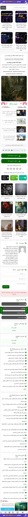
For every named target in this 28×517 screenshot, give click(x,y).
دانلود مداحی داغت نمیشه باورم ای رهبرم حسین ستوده (14, 488)
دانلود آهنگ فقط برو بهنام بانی (13, 56)
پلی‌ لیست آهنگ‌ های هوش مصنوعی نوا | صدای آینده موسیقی (14, 442)
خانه (22, 145)
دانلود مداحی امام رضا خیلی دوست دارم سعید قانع (15, 494)
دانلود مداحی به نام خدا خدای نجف (16, 467)
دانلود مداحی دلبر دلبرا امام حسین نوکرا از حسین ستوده (14, 471)
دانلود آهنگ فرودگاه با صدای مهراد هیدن (14, 352)
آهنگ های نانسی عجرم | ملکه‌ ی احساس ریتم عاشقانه (15, 437)
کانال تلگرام (13, 177)
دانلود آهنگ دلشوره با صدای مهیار (16, 358)
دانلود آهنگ (8, 59)
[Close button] (27, 512)
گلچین (22, 308)
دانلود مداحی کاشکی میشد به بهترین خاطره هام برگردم (14, 483)
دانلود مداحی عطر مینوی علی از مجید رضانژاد (14, 464)
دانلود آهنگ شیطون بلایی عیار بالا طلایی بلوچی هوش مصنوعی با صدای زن (15, 382)
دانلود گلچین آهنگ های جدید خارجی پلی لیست (13, 415)
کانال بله (22, 178)
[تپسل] (1, 512)
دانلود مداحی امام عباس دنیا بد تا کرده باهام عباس (15, 460)
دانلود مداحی (21, 317)
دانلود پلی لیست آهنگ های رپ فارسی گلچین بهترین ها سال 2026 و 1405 (15, 411)
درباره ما (14, 330)
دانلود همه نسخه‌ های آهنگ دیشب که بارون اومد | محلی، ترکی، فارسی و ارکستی (14, 431)
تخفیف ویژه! (7, 509)
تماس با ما (14, 328)
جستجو (3, 8)
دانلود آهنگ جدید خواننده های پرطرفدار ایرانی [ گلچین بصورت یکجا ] (14, 405)
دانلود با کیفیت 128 (12, 161)
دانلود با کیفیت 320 (13, 156)
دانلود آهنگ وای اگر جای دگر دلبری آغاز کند (14, 375)
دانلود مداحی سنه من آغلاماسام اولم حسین (14, 479)
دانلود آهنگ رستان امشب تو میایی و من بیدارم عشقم (15, 388)
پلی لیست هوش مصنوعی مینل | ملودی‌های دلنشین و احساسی (15, 448)
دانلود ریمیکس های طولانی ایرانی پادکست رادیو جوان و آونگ (14, 400)
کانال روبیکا (4, 177)
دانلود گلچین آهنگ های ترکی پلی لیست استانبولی (16, 420)
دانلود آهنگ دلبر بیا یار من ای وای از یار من (14, 378)
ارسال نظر (6, 287)
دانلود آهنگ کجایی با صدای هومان (16, 361)
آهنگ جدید (21, 304)
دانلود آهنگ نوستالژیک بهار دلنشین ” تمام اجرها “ (14, 425)
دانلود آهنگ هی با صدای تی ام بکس (15, 355)
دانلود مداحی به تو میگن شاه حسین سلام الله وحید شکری (15, 500)
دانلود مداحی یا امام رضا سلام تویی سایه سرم (13, 476)
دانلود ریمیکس (20, 313)
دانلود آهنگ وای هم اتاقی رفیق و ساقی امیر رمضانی (15, 365)
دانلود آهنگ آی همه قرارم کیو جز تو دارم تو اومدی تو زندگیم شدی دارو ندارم (15, 371)
